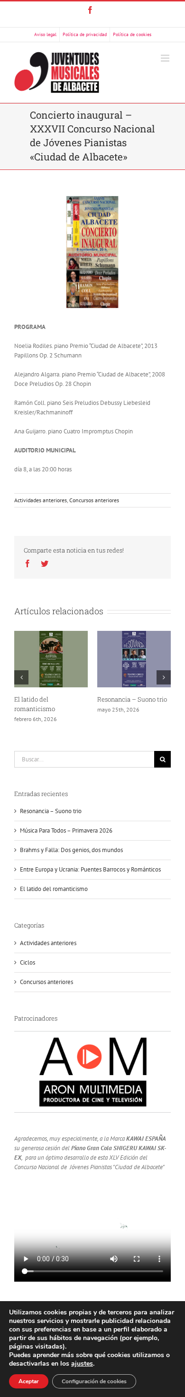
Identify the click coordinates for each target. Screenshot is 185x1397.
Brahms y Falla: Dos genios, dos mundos (71, 850)
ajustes (82, 1363)
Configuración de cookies (94, 1381)
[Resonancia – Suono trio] (134, 659)
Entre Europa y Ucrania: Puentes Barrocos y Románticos (90, 869)
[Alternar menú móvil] (166, 58)
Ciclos (27, 962)
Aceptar (28, 1381)
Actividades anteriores (40, 500)
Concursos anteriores (94, 500)
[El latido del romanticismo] (51, 659)
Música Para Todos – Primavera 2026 (66, 830)
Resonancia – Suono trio (132, 699)
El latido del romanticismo (54, 889)
